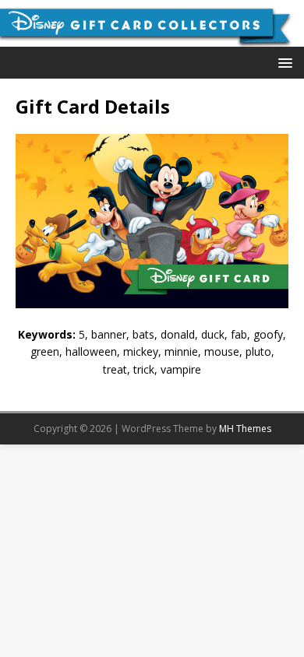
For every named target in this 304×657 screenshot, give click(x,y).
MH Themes (245, 428)
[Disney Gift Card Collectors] (152, 37)
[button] (282, 62)
